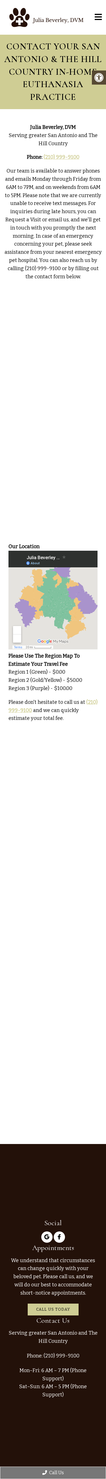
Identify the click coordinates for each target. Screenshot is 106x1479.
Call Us (56, 1472)
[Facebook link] (59, 1237)
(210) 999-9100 (61, 157)
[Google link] (47, 1237)
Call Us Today (53, 1309)
